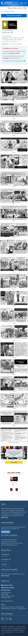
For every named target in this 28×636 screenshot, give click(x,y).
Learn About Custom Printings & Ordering (13, 61)
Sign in (11, 8)
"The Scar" (4, 564)
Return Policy (6, 590)
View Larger (15, 442)
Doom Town (14, 482)
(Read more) (4, 517)
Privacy (15, 632)
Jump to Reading (6, 36)
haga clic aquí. (5, 575)
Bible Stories (12, 11)
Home (2, 11)
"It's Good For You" (6, 559)
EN (26, 8)
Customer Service (7, 585)
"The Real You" (5, 554)
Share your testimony (8, 587)
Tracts (6, 11)
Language (5, 30)
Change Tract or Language (14, 15)
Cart (16, 8)
